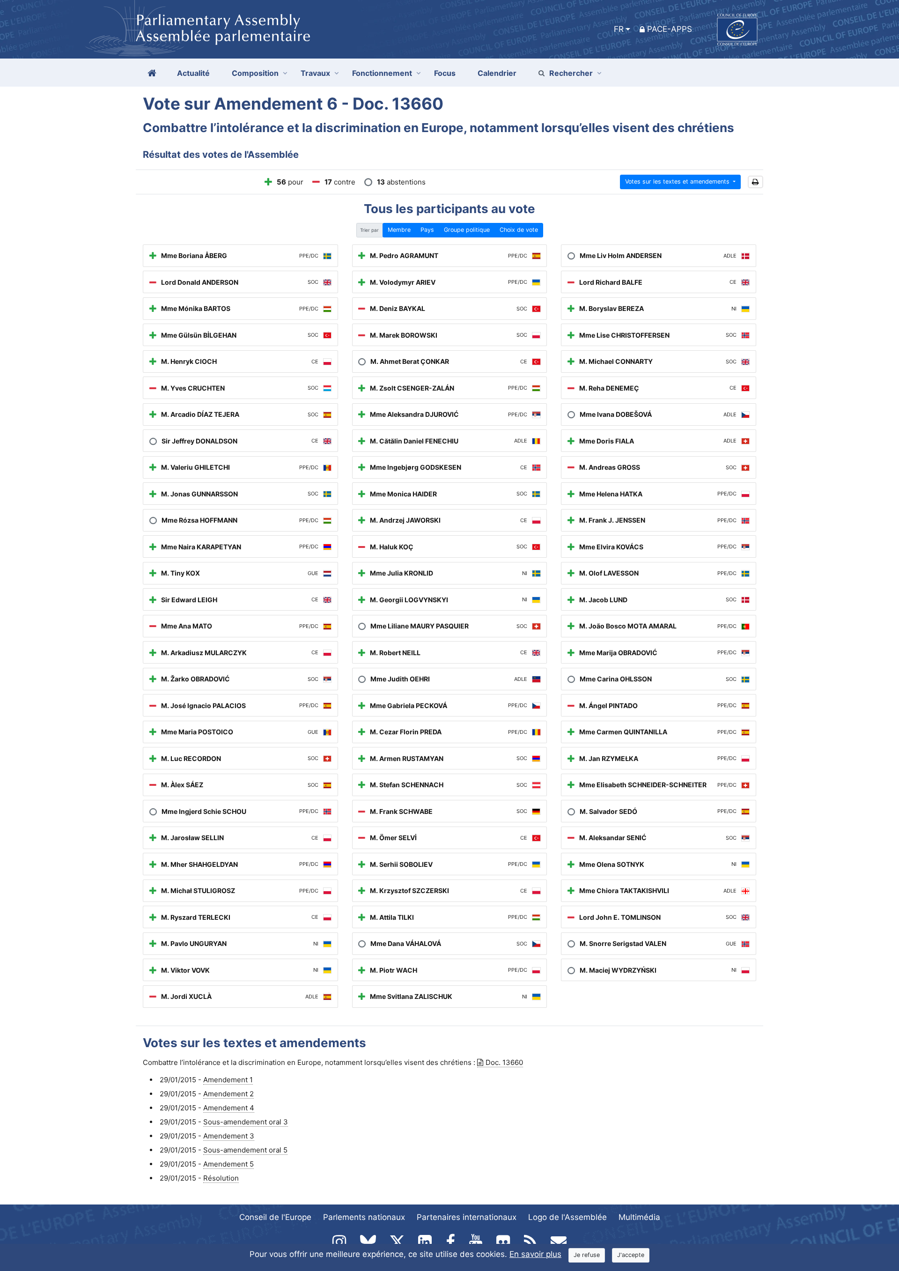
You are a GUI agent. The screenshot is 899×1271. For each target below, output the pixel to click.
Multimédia (639, 1217)
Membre (399, 229)
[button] (755, 182)
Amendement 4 (228, 1107)
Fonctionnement (382, 73)
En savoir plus (535, 1254)
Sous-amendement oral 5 (245, 1149)
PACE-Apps (669, 29)
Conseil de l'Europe (275, 1217)
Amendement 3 (228, 1135)
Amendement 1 (228, 1079)
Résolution (221, 1178)
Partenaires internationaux (466, 1217)
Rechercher (571, 73)
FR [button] (619, 29)
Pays (427, 229)
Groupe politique (467, 229)
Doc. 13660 (504, 1062)
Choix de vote (519, 229)
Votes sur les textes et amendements (678, 181)
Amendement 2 (228, 1093)
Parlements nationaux (364, 1217)
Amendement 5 (228, 1164)
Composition (255, 73)
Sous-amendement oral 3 (245, 1121)
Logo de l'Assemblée (567, 1217)
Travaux (315, 73)
